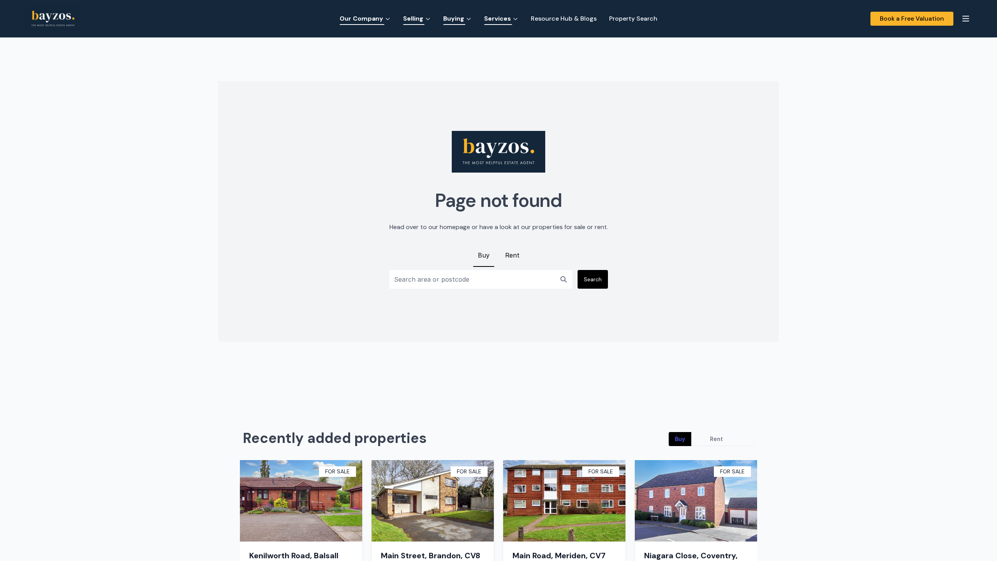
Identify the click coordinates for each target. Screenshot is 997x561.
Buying (453, 18)
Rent (512, 255)
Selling (413, 18)
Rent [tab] (716, 439)
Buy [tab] (680, 439)
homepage (455, 227)
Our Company (361, 18)
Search (593, 279)
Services (497, 18)
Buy (484, 255)
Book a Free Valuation (912, 18)
